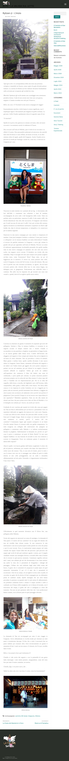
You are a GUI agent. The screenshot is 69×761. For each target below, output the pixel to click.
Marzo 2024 (58, 93)
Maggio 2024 (58, 85)
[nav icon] (65, 4)
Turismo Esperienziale (58, 130)
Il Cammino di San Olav (59, 42)
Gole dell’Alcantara (60, 45)
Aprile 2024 (57, 89)
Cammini (56, 105)
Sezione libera (58, 117)
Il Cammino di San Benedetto (59, 26)
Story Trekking (11, 16)
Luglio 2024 (57, 81)
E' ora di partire (59, 109)
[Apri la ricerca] (62, 4)
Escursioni (57, 113)
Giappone (31, 716)
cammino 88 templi (21, 716)
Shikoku (37, 716)
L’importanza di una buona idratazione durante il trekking (59, 35)
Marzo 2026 (58, 73)
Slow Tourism (58, 121)
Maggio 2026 (58, 66)
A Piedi (56, 101)
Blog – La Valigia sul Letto (18, 6)
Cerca (57, 16)
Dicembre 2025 (59, 77)
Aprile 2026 (57, 69)
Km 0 (55, 30)
